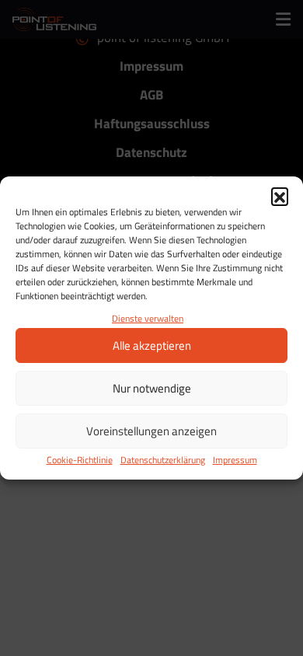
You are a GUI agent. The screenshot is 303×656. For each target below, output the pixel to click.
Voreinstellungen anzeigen (151, 431)
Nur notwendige (152, 388)
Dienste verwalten (147, 318)
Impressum (235, 459)
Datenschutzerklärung (162, 459)
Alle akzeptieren (152, 345)
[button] (279, 196)
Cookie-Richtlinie (80, 459)
